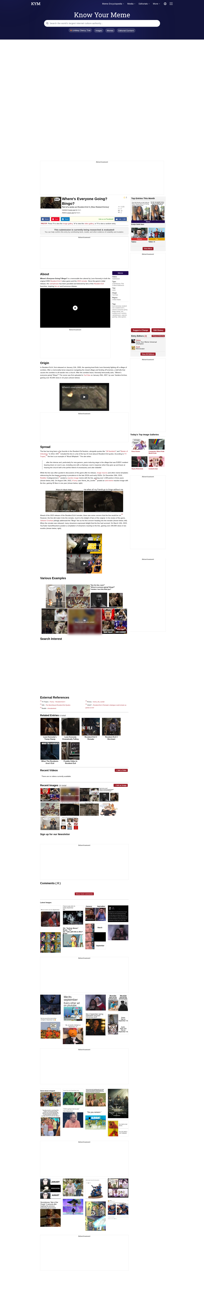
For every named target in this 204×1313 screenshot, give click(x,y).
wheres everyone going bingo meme (119, 310)
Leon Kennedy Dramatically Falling (70, 738)
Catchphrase (116, 283)
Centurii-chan (153, 469)
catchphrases (116, 315)
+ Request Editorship (158, 336)
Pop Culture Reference (118, 284)
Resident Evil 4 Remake (91, 738)
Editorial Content (126, 30)
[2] (59, 452)
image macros (102, 473)
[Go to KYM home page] (35, 4)
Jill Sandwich (111, 451)
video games (122, 317)
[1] (46, 455)
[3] (59, 476)
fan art (57, 286)
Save (56, 219)
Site (156, 239)
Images (99, 30)
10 (121, 211)
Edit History (158, 330)
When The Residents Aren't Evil (49, 762)
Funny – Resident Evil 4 (57, 702)
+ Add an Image (120, 785)
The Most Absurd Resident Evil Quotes (58, 705)
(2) (145, 336)
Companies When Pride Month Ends (156, 452)
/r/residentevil (52, 708)
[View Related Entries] (100, 207)
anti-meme (109, 480)
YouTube (115, 295)
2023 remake (82, 281)
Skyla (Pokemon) (137, 469)
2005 (114, 290)
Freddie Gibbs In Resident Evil (70, 762)
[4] (96, 479)
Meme (120, 273)
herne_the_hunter (99, 702)
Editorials (143, 3)
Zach (79, 210)
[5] (122, 514)
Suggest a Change (140, 330)
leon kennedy (116, 306)
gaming (114, 317)
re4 (122, 311)
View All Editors (148, 354)
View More (148, 249)
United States (116, 300)
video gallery (89, 223)
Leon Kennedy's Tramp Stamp (50, 738)
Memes (110, 30)
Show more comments (84, 894)
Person (139, 239)
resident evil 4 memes (119, 313)
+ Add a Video (121, 770)
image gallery (68, 223)
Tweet (66, 219)
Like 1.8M (122, 219)
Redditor (43, 478)
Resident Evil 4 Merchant (111, 738)
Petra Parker (136, 451)
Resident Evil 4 (83, 207)
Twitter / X (152, 242)
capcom (124, 315)
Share (46, 219)
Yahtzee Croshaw (46, 520)
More (155, 3)
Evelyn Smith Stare (137, 224)
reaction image (73, 478)
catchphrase (54, 284)
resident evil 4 (119, 308)
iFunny (74, 480)
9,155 (122, 207)
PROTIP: (44, 223)
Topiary (133, 242)
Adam (78, 213)
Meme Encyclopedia (112, 3)
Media (130, 3)
